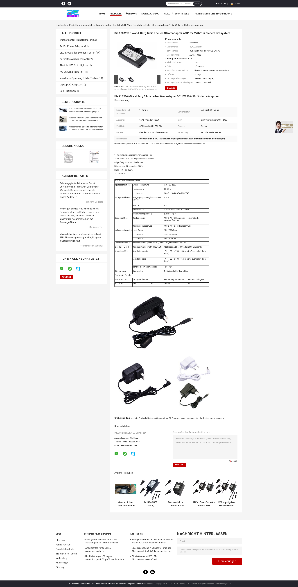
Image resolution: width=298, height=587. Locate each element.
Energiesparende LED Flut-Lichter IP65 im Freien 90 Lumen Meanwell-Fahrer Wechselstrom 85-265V (152, 541)
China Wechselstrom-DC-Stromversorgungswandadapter (119, 584)
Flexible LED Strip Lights (73, 65)
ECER (228, 584)
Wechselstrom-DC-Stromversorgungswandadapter (177, 418)
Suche (197, 4)
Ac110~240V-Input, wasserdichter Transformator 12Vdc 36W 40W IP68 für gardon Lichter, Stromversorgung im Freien (150, 504)
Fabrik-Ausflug (150, 13)
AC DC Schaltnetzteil (71, 71)
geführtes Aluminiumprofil (74, 59)
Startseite (61, 25)
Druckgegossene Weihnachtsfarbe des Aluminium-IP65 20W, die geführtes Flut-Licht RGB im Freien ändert (152, 550)
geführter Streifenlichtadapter (143, 418)
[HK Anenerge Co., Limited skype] (80, 269)
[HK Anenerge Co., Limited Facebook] (63, 4)
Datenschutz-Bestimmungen (81, 584)
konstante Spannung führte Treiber (79, 78)
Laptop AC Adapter (70, 84)
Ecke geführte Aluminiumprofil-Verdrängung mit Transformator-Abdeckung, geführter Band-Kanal (102, 541)
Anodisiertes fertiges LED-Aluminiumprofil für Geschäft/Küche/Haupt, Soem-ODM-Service (104, 550)
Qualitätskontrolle (176, 13)
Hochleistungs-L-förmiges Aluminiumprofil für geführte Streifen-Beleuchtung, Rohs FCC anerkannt (104, 558)
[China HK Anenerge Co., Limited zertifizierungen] (68, 157)
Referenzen (221, 3)
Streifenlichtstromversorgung (212, 418)
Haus (102, 13)
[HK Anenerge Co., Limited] (73, 13)
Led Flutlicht (67, 90)
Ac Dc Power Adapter (72, 46)
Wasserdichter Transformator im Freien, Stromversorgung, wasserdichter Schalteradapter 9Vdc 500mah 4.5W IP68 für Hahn (125, 504)
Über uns (131, 13)
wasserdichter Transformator (96, 25)
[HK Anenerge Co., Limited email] (64, 269)
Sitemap (60, 567)
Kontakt (171, 88)
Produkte (116, 13)
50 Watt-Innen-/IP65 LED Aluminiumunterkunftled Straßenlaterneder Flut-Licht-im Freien (151, 558)
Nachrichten (62, 562)
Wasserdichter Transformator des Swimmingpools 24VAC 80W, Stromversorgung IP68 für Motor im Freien (176, 504)
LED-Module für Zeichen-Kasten (77, 52)
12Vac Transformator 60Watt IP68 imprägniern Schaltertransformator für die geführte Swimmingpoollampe (204, 504)
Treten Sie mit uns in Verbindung (212, 13)
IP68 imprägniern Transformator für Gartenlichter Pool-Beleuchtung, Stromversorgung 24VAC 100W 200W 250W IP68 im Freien (226, 504)
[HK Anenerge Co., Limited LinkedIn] (69, 4)
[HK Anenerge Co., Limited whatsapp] (72, 269)
